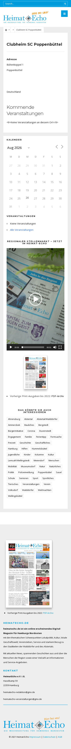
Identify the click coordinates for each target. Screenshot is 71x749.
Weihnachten (44, 490)
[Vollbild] (60, 347)
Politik (11, 472)
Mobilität (12, 466)
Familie (28, 436)
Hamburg (12, 448)
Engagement (14, 436)
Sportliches (48, 478)
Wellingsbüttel (15, 495)
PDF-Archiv (57, 396)
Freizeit (11, 442)
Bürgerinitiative (15, 430)
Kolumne (39, 454)
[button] (35, 299)
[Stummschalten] (54, 347)
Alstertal (28, 419)
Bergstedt (43, 424)
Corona (31, 430)
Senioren (23, 478)
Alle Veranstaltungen (21, 229)
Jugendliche (14, 454)
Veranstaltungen (31, 484)
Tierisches (13, 484)
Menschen (54, 460)
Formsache (56, 436)
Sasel (59, 472)
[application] (35, 299)
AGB (60, 736)
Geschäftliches (42, 442)
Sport (35, 478)
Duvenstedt (45, 430)
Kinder (27, 454)
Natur (42, 466)
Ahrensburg (14, 419)
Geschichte (25, 442)
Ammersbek (14, 424)
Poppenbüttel (45, 472)
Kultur (51, 454)
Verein (47, 484)
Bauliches (29, 424)
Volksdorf (13, 490)
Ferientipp (41, 436)
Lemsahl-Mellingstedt (18, 460)
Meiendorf (39, 460)
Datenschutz (49, 736)
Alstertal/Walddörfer (47, 419)
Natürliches (55, 466)
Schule (11, 478)
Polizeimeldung (26, 472)
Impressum (35, 736)
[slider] (33, 347)
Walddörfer (28, 490)
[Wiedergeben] (11, 347)
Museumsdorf (28, 466)
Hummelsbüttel (39, 448)
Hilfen (25, 448)
